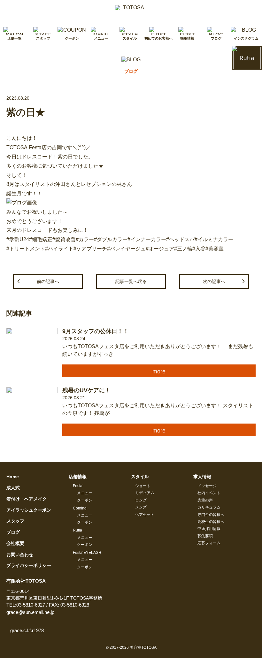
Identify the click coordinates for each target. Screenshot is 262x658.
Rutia (77, 530)
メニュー (84, 493)
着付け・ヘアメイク (26, 498)
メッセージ (207, 486)
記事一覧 (131, 281)
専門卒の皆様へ (210, 514)
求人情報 (202, 476)
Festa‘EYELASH (87, 552)
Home (12, 476)
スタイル (140, 476)
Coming (80, 508)
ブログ (13, 532)
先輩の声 (205, 500)
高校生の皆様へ (210, 521)
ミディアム (144, 493)
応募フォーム (208, 543)
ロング (141, 500)
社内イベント (208, 493)
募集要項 (205, 536)
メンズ (141, 507)
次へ (214, 281)
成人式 (13, 487)
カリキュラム (208, 507)
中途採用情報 (208, 528)
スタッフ (15, 521)
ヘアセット (144, 514)
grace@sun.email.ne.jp (30, 612)
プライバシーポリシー (28, 565)
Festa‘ (78, 486)
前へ (48, 281)
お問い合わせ (19, 554)
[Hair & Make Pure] (131, 10)
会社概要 (15, 543)
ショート (142, 486)
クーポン (84, 500)
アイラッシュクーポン (28, 510)
